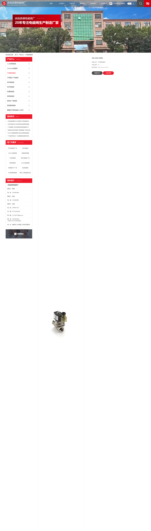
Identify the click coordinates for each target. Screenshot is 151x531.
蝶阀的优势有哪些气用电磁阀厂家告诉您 (19, 130)
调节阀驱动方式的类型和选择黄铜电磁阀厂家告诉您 (19, 124)
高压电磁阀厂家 (12, 148)
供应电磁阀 (25, 148)
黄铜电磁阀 (10, 96)
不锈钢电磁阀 (29, 54)
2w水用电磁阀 (11, 64)
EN (133, 3)
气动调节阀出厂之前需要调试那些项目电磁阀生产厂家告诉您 (19, 136)
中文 (129, 3)
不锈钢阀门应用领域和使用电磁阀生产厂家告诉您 (19, 127)
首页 (51, 3)
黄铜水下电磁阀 (12, 101)
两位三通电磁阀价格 (25, 172)
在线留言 (104, 3)
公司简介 (61, 3)
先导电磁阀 (13, 158)
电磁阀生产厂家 (12, 167)
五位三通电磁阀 (12, 153)
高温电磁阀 (25, 167)
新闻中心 (83, 3)
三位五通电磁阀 (25, 163)
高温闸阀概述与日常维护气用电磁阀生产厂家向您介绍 (19, 121)
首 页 (16, 54)
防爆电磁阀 (10, 91)
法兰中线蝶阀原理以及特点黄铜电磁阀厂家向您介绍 (19, 133)
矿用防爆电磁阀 (12, 172)
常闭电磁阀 (10, 82)
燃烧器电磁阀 (11, 105)
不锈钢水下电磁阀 (12, 77)
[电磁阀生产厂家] (147, 3)
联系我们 (93, 3)
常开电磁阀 (10, 87)
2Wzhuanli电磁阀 (12, 68)
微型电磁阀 (13, 163)
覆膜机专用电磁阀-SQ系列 (15, 110)
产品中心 (72, 3)
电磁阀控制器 (25, 153)
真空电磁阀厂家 (25, 158)
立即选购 (108, 73)
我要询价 (97, 73)
